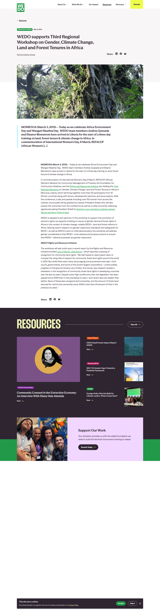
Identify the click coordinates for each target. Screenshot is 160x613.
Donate (137, 4)
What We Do (77, 4)
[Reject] (140, 603)
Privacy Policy (74, 605)
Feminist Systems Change (26, 55)
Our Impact (93, 4)
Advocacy (120, 4)
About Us (61, 4)
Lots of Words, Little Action (69, 251)
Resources (107, 4)
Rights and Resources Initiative (84, 186)
